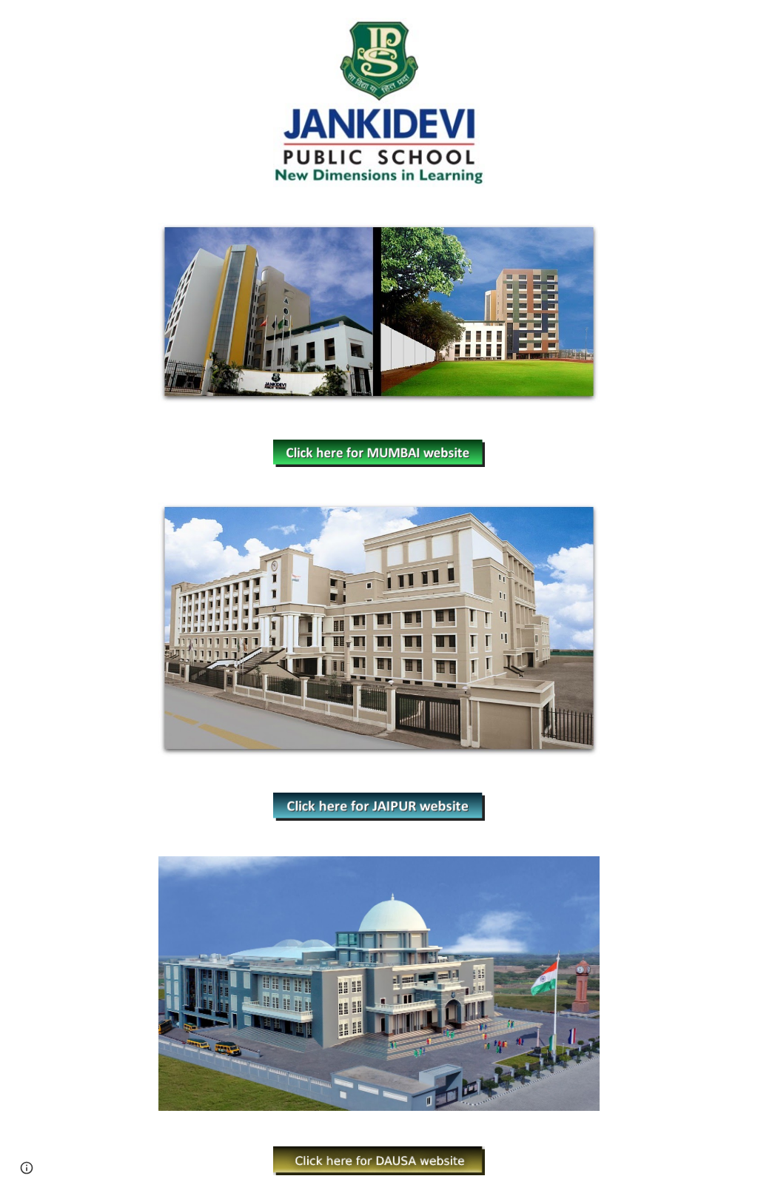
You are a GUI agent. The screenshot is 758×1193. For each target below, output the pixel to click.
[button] (26, 1167)
